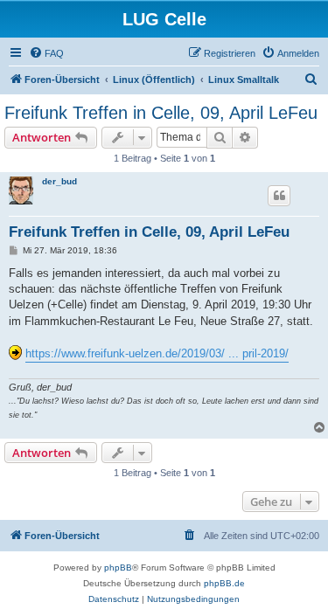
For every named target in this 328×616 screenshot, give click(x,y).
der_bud (59, 181)
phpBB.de (224, 583)
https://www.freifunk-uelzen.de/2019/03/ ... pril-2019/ (157, 353)
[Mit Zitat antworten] (279, 195)
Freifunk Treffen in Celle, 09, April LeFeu (161, 112)
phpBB (118, 567)
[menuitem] (46, 53)
